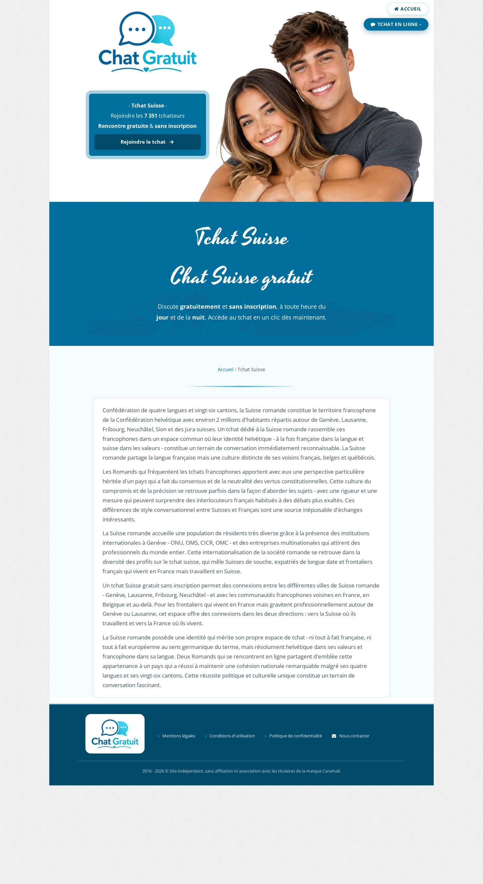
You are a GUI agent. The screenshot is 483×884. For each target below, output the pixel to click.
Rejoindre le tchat (143, 141)
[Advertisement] (241, 835)
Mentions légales (178, 736)
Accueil (411, 9)
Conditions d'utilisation (232, 736)
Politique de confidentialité (295, 736)
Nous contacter (354, 736)
